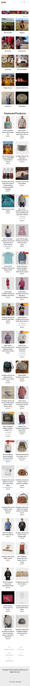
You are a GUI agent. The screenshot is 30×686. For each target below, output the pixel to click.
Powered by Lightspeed (15, 681)
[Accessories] (22, 42)
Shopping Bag (9, 661)
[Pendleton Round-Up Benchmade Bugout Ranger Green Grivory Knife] (8, 392)
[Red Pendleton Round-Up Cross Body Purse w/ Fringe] (22, 548)
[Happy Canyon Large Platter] (8, 200)
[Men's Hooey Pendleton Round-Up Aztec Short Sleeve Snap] (22, 122)
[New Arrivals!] (8, 24)
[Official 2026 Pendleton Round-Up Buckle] (22, 367)
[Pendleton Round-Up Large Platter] (22, 173)
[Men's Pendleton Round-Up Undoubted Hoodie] (8, 574)
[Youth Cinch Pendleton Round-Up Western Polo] (8, 258)
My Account (20, 649)
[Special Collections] (22, 79)
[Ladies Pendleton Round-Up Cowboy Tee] (8, 122)
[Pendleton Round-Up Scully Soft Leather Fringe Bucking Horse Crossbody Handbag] (8, 173)
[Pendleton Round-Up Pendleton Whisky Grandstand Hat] (22, 621)
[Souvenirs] (8, 42)
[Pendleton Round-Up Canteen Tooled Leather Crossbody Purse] (22, 471)
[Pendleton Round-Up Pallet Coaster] (8, 548)
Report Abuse (15, 679)
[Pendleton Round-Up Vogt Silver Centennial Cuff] (22, 147)
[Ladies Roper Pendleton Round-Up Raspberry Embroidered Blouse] (22, 283)
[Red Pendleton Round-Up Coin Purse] (8, 597)
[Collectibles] (22, 98)
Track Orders (9, 655)
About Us (26, 677)
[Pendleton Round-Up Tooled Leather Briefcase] (8, 499)
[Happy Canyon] (8, 79)
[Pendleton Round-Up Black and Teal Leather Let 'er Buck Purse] (8, 367)
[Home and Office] (22, 61)
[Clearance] (8, 98)
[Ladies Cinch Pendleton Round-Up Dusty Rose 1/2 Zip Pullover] (22, 392)
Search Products (9, 649)
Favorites (20, 655)
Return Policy (19, 677)
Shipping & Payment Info (8, 677)
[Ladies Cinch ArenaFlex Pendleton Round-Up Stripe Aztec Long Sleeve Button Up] (8, 621)
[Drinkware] (8, 61)
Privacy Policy (20, 674)
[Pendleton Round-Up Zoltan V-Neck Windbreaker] (22, 524)
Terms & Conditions (11, 674)
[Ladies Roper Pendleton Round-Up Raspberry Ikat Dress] (8, 283)
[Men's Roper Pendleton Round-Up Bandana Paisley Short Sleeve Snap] (8, 337)
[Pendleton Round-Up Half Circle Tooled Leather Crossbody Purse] (22, 499)
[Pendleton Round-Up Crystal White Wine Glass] (22, 597)
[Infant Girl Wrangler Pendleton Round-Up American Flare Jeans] (22, 230)
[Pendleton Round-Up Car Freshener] (22, 574)
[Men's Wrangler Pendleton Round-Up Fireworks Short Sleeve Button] (8, 230)
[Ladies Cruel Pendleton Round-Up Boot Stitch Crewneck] (22, 418)
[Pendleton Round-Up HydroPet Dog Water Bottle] (8, 309)
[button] (4, 2)
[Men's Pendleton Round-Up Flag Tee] (8, 524)
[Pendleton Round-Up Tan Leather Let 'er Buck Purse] (22, 446)
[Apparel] (22, 24)
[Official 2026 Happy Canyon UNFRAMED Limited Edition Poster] (8, 147)
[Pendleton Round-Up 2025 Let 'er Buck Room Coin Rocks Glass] (8, 471)
